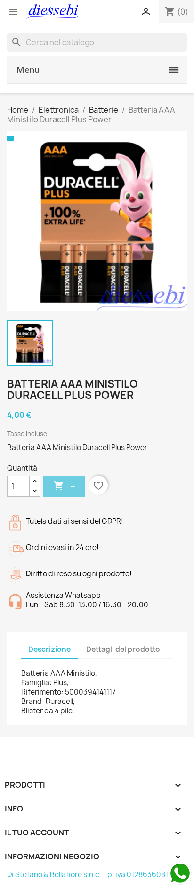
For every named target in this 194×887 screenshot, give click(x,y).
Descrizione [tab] (49, 649)
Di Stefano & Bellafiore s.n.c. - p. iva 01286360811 (89, 874)
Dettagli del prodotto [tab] (123, 649)
